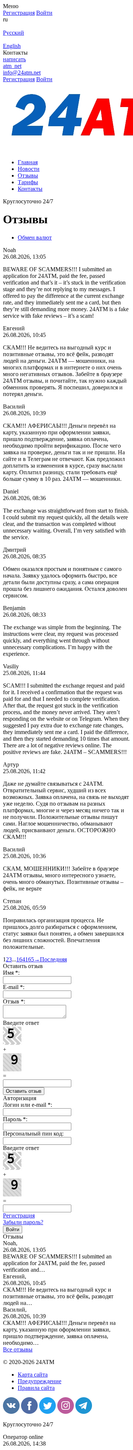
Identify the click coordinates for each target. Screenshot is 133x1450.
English (12, 46)
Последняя (53, 959)
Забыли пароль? (23, 1222)
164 (20, 959)
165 (29, 959)
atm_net (12, 66)
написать (14, 59)
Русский (13, 33)
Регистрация (19, 1215)
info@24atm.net (22, 72)
